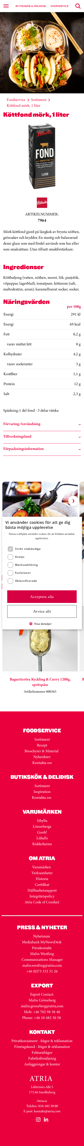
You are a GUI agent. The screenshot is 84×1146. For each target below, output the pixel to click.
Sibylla (42, 820)
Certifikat (42, 884)
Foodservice (16, 99)
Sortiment (38, 99)
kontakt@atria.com (47, 1111)
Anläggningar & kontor (42, 1064)
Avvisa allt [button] (42, 611)
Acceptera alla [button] (42, 597)
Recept (42, 745)
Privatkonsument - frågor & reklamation (42, 1041)
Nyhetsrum (41, 936)
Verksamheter (42, 873)
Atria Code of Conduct (42, 902)
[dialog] (42, 572)
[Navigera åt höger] (73, 501)
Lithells (42, 838)
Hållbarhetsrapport (42, 890)
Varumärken (42, 867)
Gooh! (42, 832)
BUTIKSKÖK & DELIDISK (31, 6)
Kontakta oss (42, 762)
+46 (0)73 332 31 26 (42, 971)
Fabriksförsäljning (42, 1058)
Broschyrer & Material (42, 751)
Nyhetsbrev (42, 757)
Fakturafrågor (42, 1052)
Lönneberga (42, 826)
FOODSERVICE (59, 6)
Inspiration (42, 791)
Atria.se (42, 1100)
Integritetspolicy (42, 896)
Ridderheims (42, 844)
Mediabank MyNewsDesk (42, 942)
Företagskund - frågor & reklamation (42, 1046)
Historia (42, 878)
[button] (42, 623)
